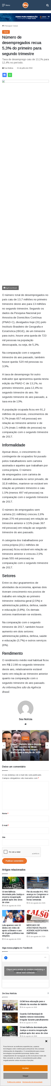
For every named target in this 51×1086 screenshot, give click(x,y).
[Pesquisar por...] (47, 6)
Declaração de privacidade (32, 1082)
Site (3, 837)
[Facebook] (4, 75)
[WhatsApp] (10, 75)
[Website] (25, 724)
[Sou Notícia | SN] (25, 5)
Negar (25, 1076)
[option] (25, 745)
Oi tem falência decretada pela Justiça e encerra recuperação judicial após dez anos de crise (13, 897)
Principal (8, 26)
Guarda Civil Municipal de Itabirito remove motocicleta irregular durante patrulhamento (34, 1017)
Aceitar (25, 1068)
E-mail (5, 825)
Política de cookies (14, 1082)
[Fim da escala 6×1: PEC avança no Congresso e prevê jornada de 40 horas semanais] (38, 883)
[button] (46, 1041)
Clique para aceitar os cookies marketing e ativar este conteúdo (25, 971)
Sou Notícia (8, 68)
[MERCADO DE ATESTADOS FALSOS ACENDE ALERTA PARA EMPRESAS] (38, 916)
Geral (15, 26)
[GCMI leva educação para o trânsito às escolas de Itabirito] (10, 1005)
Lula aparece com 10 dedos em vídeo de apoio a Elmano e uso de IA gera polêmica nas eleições (13, 930)
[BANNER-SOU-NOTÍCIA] (25, 17)
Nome (5, 813)
